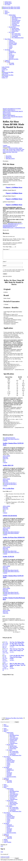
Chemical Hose (15, 23)
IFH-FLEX (11, 51)
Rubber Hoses (12, 15)
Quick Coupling (12, 44)
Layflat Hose (15, 36)
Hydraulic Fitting (13, 43)
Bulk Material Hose (16, 17)
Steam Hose (14, 19)
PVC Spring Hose (16, 33)
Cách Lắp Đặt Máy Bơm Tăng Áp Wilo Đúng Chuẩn (17, 657)
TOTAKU (11, 57)
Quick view (5, 458)
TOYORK (11, 56)
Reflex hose (14, 152)
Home (4, 108)
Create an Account (5, 856)
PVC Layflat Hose (8, 488)
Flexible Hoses (12, 27)
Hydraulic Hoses (16, 21)
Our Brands (8, 108)
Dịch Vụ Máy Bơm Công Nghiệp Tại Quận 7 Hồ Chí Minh (17, 665)
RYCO (10, 53)
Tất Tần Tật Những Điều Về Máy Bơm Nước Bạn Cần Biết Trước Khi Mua (17, 643)
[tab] (15, 156)
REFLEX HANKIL (13, 59)
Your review (6, 249)
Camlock (11, 40)
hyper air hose (9, 150)
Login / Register (7, 842)
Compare (6, 840)
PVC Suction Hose (16, 35)
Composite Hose (16, 25)
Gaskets (11, 47)
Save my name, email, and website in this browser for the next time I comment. (13, 270)
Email (4, 265)
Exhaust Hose (15, 31)
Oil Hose (14, 16)
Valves (10, 48)
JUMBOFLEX (12, 52)
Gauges (10, 45)
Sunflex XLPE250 (8, 556)
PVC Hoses (11, 32)
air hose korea (12, 149)
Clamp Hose (12, 41)
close (2, 846)
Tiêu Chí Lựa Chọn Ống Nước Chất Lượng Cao (17, 649)
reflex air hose (16, 150)
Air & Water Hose (16, 20)
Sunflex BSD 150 (8, 465)
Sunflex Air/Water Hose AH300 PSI (14, 537)
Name (5, 261)
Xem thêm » (12, 646)
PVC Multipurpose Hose (18, 37)
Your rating (6, 246)
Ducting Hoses (15, 28)
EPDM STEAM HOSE (10, 515)
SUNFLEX (11, 55)
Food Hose (14, 24)
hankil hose (18, 149)
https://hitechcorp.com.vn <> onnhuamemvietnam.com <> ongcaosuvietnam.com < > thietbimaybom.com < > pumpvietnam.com (14, 225)
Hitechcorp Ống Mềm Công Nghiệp (14, 718)
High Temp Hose (16, 29)
